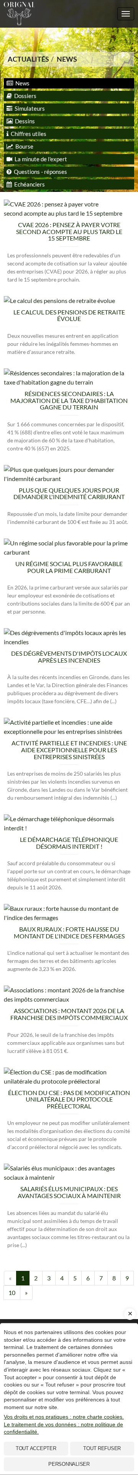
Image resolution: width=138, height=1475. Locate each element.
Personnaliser (69, 1464)
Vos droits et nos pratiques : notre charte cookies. (64, 1417)
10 (11, 1292)
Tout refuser (102, 1448)
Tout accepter (36, 1448)
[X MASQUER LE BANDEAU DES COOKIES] (130, 1314)
